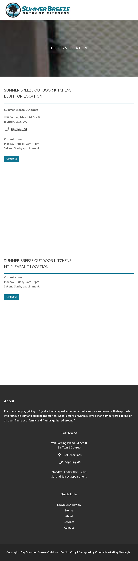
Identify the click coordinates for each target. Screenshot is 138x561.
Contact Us (11, 159)
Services (69, 522)
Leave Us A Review (69, 505)
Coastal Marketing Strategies (113, 552)
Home (69, 510)
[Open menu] (131, 10)
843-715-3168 (19, 129)
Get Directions (72, 455)
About (69, 516)
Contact (69, 527)
